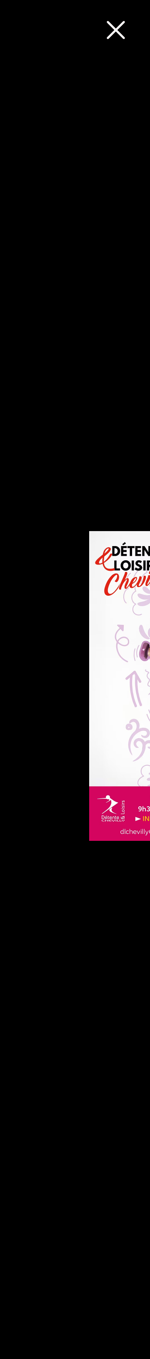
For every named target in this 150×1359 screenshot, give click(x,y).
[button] (116, 30)
